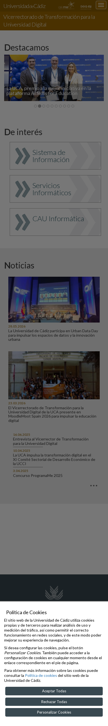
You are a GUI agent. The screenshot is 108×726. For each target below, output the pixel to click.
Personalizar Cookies (54, 712)
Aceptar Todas (54, 691)
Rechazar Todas (54, 701)
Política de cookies (41, 675)
